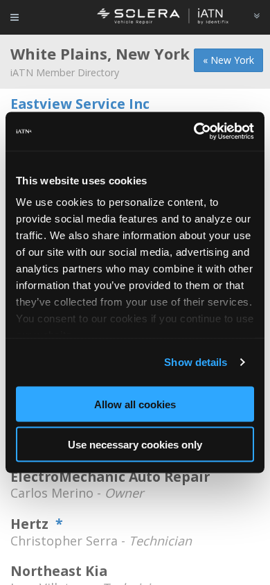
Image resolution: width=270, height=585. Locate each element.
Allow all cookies (135, 404)
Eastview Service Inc (80, 103)
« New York (228, 60)
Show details (195, 362)
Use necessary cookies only (135, 445)
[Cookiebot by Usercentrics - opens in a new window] (194, 132)
